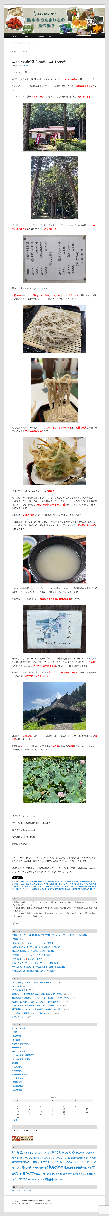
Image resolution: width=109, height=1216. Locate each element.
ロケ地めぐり (34, 886)
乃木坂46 (64, 886)
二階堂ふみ (73, 886)
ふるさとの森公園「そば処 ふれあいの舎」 (40, 61)
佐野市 (43, 1167)
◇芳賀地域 (17, 1082)
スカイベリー (73, 1161)
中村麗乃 (57, 886)
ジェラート (44, 1161)
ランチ (27, 1167)
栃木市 (55, 1174)
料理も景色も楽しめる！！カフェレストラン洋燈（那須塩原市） (39, 967)
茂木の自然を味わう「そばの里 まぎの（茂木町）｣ (34, 951)
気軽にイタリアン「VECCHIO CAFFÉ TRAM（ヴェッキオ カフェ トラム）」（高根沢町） (50, 935)
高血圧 (92, 889)
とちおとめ (66, 1152)
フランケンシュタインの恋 (82, 884)
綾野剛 (74, 889)
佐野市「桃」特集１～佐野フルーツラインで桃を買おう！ (36, 1001)
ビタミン (54, 884)
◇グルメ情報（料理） (51, 881)
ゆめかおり (48, 1158)
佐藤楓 (81, 886)
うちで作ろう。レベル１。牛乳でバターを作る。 (32, 982)
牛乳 (60, 1174)
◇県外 (15, 1032)
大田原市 (87, 1167)
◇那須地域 (17, 1070)
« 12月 (14, 1120)
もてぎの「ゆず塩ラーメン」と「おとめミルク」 (32, 1013)
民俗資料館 (59, 889)
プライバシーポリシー (42, 36)
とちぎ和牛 (80, 1152)
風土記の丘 (85, 889)
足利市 (83, 1174)
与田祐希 (49, 886)
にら (41, 1158)
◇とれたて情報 (18, 1028)
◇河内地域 (17, 1089)
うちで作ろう (29, 1152)
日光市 (48, 1174)
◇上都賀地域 (17, 1085)
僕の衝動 (88, 886)
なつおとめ (34, 1157)
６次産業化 (58, 1179)
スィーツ (54, 1161)
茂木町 (73, 1174)
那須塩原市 (31, 1179)
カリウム (25, 884)
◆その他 (16, 1039)
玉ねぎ (68, 889)
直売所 (66, 1174)
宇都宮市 (26, 1173)
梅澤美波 (51, 889)
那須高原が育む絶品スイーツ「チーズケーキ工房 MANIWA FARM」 (41, 997)
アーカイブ (16, 1130)
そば (31, 884)
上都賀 (36, 1168)
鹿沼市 (49, 1179)
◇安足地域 (17, 1066)
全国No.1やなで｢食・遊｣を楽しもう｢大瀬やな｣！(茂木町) (37, 947)
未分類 (15, 1062)
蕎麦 (78, 1174)
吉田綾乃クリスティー (23, 889)
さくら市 (47, 1153)
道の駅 (23, 1179)
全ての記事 (32, 42)
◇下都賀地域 (17, 1078)
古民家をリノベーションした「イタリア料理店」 (32, 955)
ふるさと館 (24, 886)
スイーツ (64, 1161)
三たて (42, 886)
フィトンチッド (65, 884)
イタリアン (56, 1158)
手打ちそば (39, 1174)
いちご (17, 1152)
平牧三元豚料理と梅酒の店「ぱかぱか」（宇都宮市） (34, 970)
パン (19, 1167)
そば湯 (36, 884)
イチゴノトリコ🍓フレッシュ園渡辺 (27, 959)
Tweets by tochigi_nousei (22, 1190)
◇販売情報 (17, 1036)
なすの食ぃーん (21, 1157)
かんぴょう (39, 1153)
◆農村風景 (38, 881)
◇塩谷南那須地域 (85, 881)
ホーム (15, 36)
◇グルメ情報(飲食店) (69, 881)
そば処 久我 (17, 939)
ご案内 (25, 36)
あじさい (17, 884)
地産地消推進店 (73, 1168)
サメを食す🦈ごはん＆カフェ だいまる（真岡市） (33, 943)
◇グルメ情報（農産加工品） (24, 1055)
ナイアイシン (45, 884)
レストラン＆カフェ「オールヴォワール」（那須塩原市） (36, 963)
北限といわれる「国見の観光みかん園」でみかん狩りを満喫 (37, 993)
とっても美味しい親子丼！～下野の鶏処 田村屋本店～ (35, 1005)
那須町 (39, 1179)
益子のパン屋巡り (19, 990)
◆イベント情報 (27, 881)
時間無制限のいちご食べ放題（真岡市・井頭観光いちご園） (37, 1009)
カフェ (65, 1157)
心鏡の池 (43, 889)
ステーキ (83, 1162)
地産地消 (35, 889)
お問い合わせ (18, 42)
